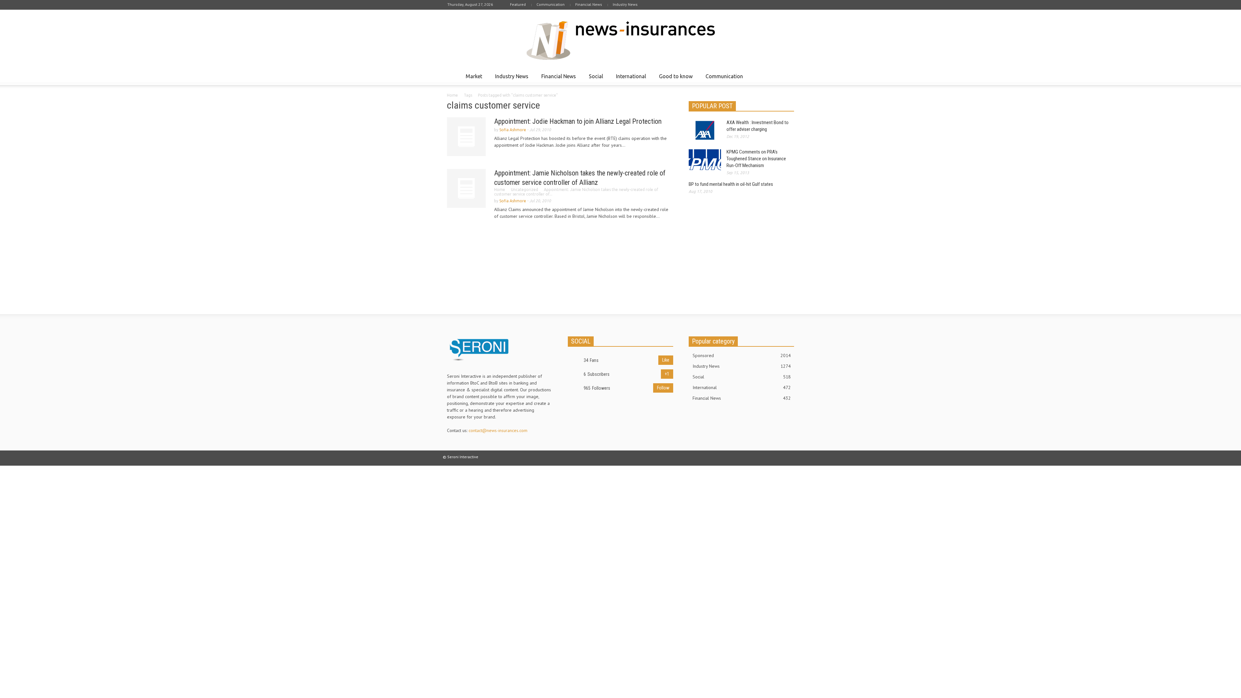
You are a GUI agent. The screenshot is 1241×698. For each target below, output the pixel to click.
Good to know (674, 79)
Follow (663, 387)
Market (472, 79)
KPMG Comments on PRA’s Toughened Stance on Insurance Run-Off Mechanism (756, 158)
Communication (550, 4)
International (629, 79)
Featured (518, 4)
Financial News (588, 4)
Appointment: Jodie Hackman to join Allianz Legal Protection (578, 121)
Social (594, 79)
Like (665, 360)
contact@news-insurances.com (498, 430)
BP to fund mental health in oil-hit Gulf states (731, 184)
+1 (667, 373)
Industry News (625, 4)
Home (452, 95)
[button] (787, 76)
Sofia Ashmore (512, 130)
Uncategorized (524, 189)
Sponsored (742, 355)
